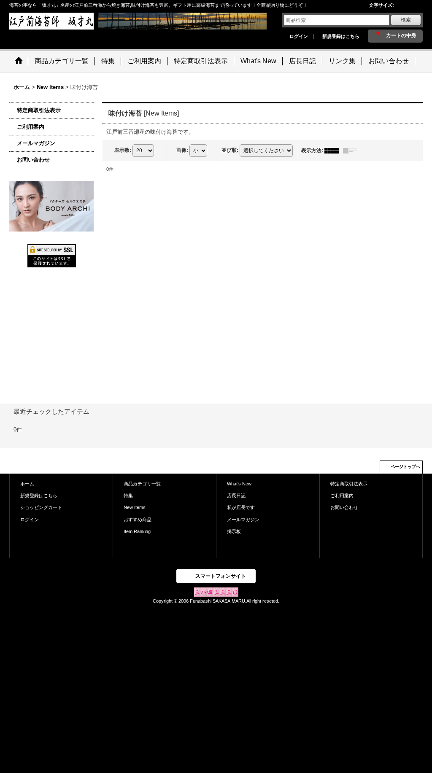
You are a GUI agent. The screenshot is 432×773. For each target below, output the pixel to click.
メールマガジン (36, 143)
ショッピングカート (41, 507)
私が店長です (241, 507)
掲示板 (234, 531)
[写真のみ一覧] (333, 151)
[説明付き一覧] (352, 151)
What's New (239, 483)
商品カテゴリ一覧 (142, 483)
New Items (135, 507)
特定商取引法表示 (39, 110)
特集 (128, 495)
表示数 (122, 150)
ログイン (298, 36)
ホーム (27, 483)
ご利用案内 (30, 127)
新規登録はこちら (340, 36)
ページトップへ (405, 466)
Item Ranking (137, 531)
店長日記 (236, 495)
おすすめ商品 (137, 519)
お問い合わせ (33, 159)
